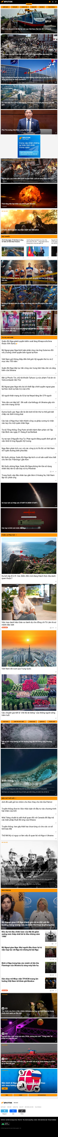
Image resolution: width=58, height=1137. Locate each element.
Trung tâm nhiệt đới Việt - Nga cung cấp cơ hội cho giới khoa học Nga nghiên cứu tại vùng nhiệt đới (28, 872)
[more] (56, 32)
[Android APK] (5, 1124)
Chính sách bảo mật (42, 1120)
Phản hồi (20, 1120)
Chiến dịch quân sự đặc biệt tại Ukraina (29, 222)
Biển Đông (29, 772)
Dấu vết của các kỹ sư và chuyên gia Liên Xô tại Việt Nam (19, 876)
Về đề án (3, 1120)
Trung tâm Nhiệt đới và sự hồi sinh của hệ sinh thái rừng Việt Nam (21, 884)
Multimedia (4, 994)
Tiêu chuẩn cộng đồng (28, 1120)
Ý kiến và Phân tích (8, 535)
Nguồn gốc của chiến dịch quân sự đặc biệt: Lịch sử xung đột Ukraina (19, 160)
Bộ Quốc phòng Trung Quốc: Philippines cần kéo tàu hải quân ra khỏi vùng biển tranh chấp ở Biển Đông (27, 784)
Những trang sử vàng (14, 864)
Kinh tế (21, 1107)
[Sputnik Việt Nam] (7, 3)
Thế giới (9, 1107)
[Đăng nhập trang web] (52, 1)
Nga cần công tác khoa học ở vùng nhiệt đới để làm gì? (18, 868)
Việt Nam (3, 1107)
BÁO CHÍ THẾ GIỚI (8, 798)
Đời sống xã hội (29, 1107)
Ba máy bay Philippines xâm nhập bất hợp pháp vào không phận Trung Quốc (24, 789)
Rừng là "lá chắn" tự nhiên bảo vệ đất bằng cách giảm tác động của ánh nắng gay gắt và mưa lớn (28, 880)
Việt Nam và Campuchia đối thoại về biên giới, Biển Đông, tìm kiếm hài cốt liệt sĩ (25, 792)
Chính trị (15, 1107)
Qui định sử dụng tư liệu (11, 1120)
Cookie (35, 1120)
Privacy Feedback (52, 1120)
